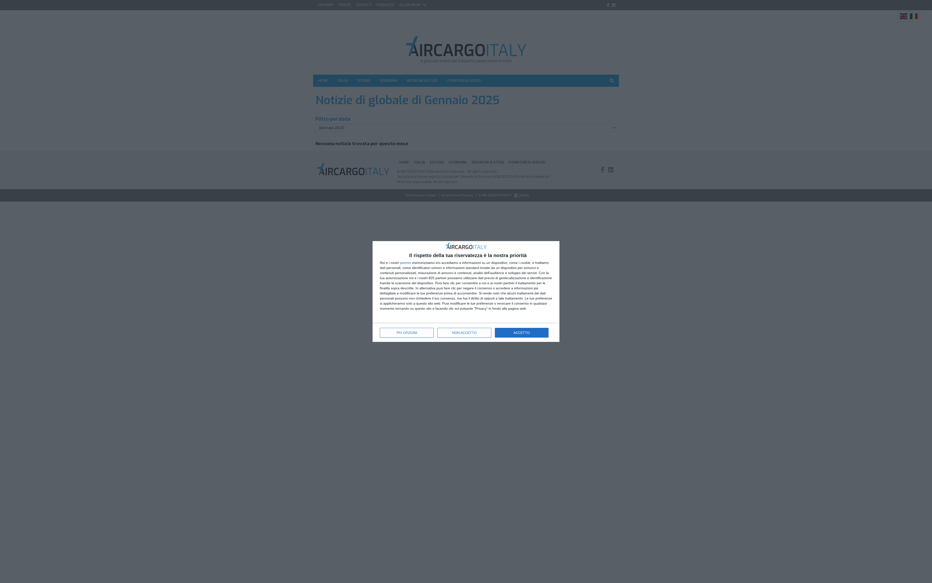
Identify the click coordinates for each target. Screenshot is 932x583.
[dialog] (466, 291)
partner (405, 262)
